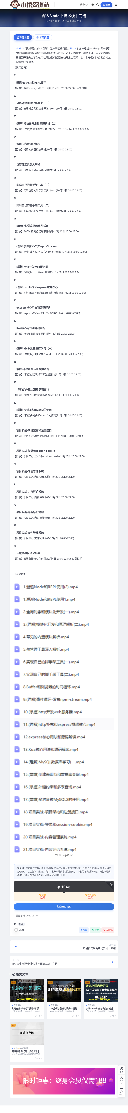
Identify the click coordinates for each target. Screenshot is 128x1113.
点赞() (109, 930)
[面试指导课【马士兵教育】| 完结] (27, 1033)
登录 (108, 4)
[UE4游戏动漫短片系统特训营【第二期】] (64, 990)
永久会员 (92, 895)
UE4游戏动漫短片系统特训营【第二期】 (63, 1010)
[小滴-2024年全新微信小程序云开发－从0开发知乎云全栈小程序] (101, 990)
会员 (44, 895)
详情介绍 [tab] (24, 37)
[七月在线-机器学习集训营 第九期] (27, 990)
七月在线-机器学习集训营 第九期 (27, 1010)
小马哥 (68, 20)
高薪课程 (76, 20)
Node (19, 48)
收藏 (97, 930)
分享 (85, 930)
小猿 (21, 930)
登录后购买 (65, 906)
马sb (15, 1048)
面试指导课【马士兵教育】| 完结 (27, 1053)
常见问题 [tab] (44, 37)
